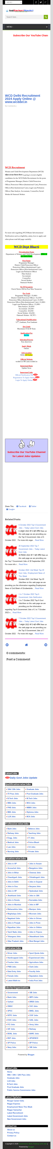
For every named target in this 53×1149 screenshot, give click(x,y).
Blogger (31, 1055)
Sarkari (10, 1002)
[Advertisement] (26, 64)
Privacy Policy (13, 1133)
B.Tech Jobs (12, 1084)
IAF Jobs (11, 1029)
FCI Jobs (11, 1024)
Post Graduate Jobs (15, 1087)
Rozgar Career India (15, 1101)
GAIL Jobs (33, 1020)
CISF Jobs (33, 1015)
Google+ (11, 509)
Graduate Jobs (13, 1078)
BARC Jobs (34, 1034)
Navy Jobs (11, 1047)
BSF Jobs (11, 1038)
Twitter (33, 506)
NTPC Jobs (12, 1015)
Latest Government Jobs (17, 1116)
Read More (39, 540)
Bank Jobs (11, 997)
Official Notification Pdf (24, 375)
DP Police (33, 1043)
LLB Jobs (11, 1081)
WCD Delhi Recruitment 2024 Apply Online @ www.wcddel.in (22, 99)
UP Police (11, 1043)
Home (9, 1072)
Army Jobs (33, 1024)
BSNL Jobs (12, 1034)
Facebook (22, 506)
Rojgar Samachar (14, 1110)
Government (12, 993)
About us (11, 1130)
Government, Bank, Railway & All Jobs (33, 1144)
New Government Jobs (16, 1119)
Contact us (11, 1136)
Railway (32, 1029)
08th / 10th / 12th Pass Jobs (18, 1075)
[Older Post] (45, 645)
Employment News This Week (19, 1107)
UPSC (9, 1011)
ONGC (10, 1006)
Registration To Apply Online (24, 378)
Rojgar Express (13, 1104)
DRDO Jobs (34, 1002)
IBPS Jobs (33, 997)
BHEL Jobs (34, 1011)
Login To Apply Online (24, 380)
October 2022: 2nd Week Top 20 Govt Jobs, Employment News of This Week (32, 573)
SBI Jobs (33, 993)
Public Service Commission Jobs (21, 1090)
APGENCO (33, 1038)
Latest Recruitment (15, 1113)
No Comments (10, 106)
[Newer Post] (7, 645)
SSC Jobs (33, 1006)
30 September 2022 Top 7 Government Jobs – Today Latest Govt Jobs (32, 549)
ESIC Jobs (11, 1020)
